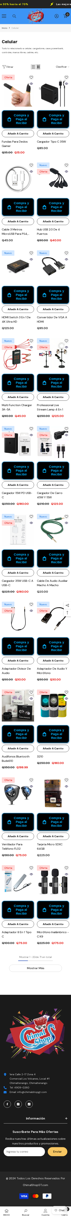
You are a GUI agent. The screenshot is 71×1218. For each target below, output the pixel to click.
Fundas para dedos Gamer (15, 144)
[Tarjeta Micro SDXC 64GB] (53, 793)
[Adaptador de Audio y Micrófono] (53, 618)
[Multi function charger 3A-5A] (18, 354)
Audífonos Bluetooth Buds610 (15, 759)
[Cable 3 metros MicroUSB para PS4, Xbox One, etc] (18, 178)
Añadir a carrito (18, 133)
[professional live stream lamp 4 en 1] (53, 354)
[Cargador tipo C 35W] (53, 91)
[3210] (53, 706)
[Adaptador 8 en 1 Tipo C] (18, 881)
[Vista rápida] (31, 83)
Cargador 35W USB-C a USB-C (17, 583)
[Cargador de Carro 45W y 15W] (53, 442)
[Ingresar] (57, 16)
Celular (15, 28)
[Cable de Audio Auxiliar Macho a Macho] (53, 530)
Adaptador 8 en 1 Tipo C (16, 934)
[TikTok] (29, 1104)
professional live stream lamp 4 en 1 (50, 407)
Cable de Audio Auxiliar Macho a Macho (52, 583)
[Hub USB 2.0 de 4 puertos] (53, 178)
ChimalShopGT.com (35, 1185)
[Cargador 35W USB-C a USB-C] (18, 530)
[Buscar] (14, 16)
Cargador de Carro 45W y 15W (49, 495)
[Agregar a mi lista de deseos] (31, 77)
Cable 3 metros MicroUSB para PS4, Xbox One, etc (15, 232)
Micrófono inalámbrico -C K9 (53, 934)
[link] (26, 1212)
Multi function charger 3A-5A (17, 407)
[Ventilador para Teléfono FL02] (18, 793)
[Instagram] (18, 1104)
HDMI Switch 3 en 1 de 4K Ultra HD (16, 319)
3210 (40, 756)
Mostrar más (35, 968)
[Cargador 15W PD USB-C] (18, 442)
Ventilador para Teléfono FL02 (12, 846)
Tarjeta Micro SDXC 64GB (49, 846)
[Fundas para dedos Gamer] (18, 91)
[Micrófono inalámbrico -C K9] (53, 881)
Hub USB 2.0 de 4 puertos (48, 232)
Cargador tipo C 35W (51, 142)
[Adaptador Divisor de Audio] (18, 618)
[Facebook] (7, 1104)
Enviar (57, 1151)
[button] (33, 67)
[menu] (4, 16)
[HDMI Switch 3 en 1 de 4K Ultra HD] (18, 266)
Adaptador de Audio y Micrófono (52, 671)
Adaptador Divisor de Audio (16, 671)
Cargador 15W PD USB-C (17, 495)
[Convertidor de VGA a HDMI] (53, 266)
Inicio (4, 28)
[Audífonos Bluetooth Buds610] (18, 706)
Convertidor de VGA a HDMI (52, 319)
